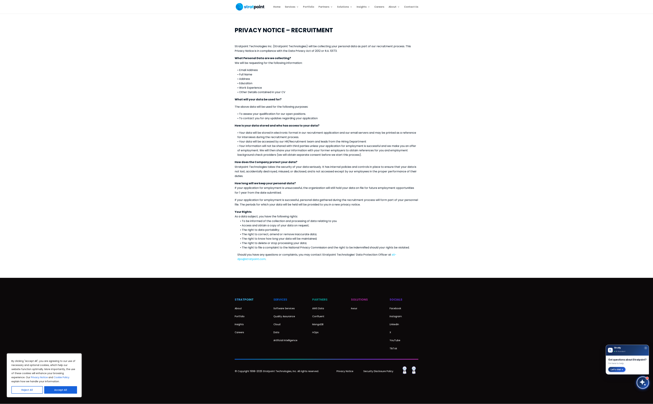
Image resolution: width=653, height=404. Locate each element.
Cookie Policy (61, 377)
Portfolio (308, 7)
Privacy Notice (39, 377)
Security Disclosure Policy (378, 371)
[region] (44, 375)
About (392, 7)
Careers (379, 7)
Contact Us (411, 7)
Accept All (60, 390)
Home (277, 7)
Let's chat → (617, 369)
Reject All (27, 390)
